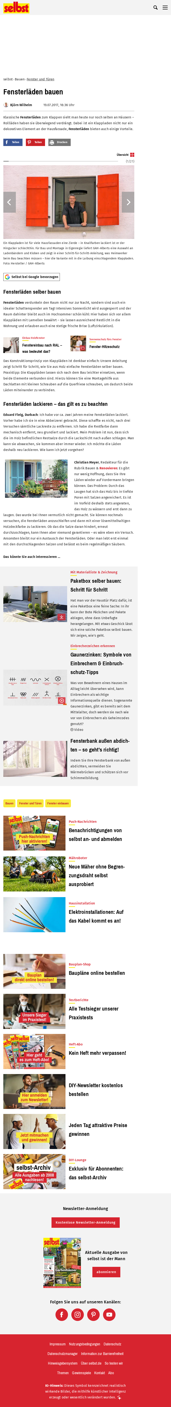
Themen (63, 1373)
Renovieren (108, 468)
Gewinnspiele (81, 1373)
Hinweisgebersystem (63, 1363)
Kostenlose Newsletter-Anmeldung (86, 1222)
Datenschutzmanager (63, 1353)
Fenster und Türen (40, 79)
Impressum (58, 1344)
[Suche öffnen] (155, 7)
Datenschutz (112, 1344)
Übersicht (122, 155)
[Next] (128, 202)
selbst (8, 79)
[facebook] (61, 1314)
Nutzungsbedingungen (84, 1344)
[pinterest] (93, 1314)
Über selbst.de (91, 1363)
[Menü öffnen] (165, 7)
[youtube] (109, 1314)
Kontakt (99, 1373)
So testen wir (114, 1363)
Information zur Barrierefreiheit (102, 1353)
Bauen (20, 79)
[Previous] (9, 202)
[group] (68, 211)
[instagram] (77, 1314)
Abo (111, 1373)
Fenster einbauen (58, 803)
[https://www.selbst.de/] (16, 7)
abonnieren (106, 1272)
